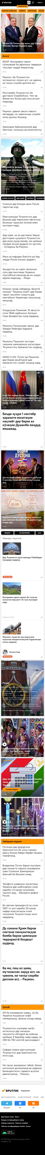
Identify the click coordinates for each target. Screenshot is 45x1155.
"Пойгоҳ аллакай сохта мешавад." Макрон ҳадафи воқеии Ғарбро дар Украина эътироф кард (21, 175)
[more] (41, 49)
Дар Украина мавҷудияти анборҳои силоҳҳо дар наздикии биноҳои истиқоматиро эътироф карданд (22, 705)
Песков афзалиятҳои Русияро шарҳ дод (17, 687)
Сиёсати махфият (21, 1123)
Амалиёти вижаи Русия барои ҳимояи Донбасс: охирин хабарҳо (22, 168)
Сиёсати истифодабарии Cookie (13, 1126)
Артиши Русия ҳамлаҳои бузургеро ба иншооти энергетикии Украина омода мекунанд (20, 699)
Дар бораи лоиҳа (7, 1117)
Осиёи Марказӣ (24, 1097)
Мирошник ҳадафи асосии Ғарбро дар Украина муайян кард (20, 692)
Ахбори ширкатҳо (7, 1123)
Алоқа (28, 1126)
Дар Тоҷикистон (8, 1097)
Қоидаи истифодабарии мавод (12, 1120)
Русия (6, 683)
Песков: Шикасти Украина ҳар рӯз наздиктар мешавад (19, 188)
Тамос (17, 1117)
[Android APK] (8, 1132)
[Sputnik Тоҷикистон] (7, 3)
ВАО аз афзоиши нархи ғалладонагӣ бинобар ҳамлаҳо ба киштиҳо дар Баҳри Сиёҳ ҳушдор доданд (22, 181)
